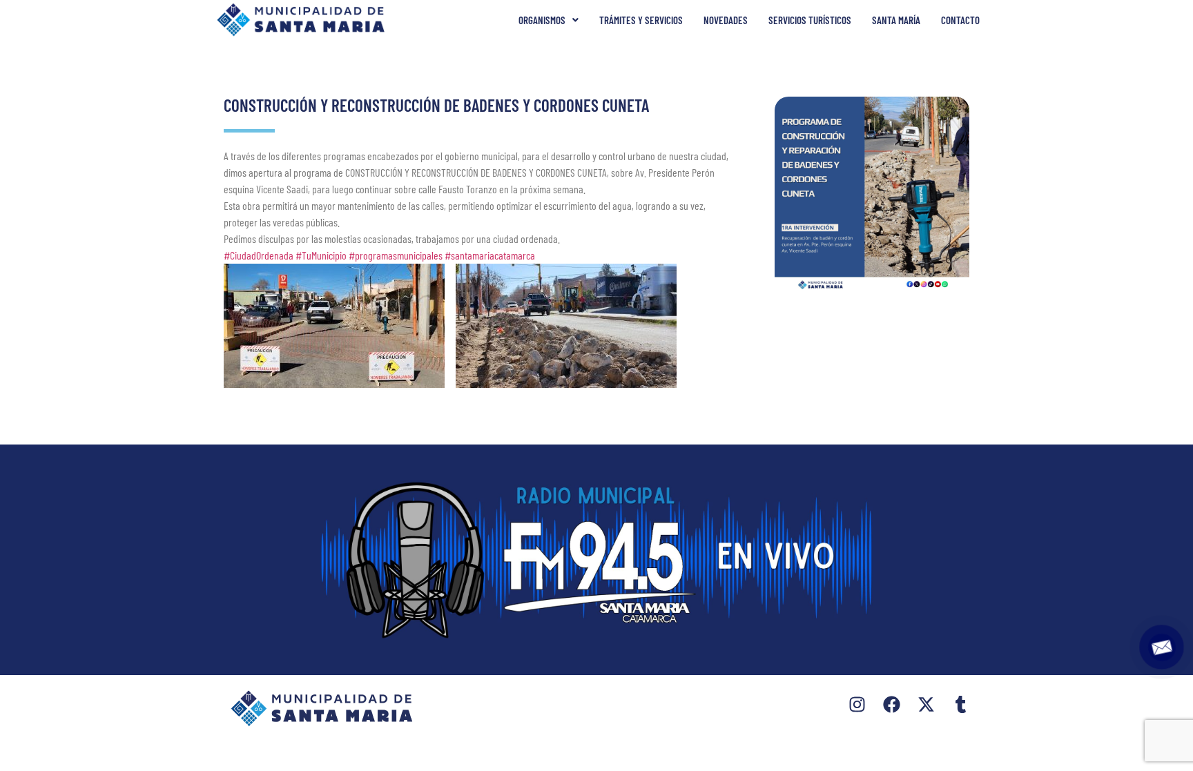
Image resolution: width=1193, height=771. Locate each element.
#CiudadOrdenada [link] (258, 255)
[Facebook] (891, 704)
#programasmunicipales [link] (396, 255)
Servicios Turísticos (809, 20)
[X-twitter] (926, 704)
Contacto (960, 20)
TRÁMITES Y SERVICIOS (641, 20)
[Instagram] (857, 704)
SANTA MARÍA (896, 20)
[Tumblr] (960, 704)
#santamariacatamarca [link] (490, 255)
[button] (548, 20)
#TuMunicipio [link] (321, 255)
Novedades (726, 20)
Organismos (541, 20)
